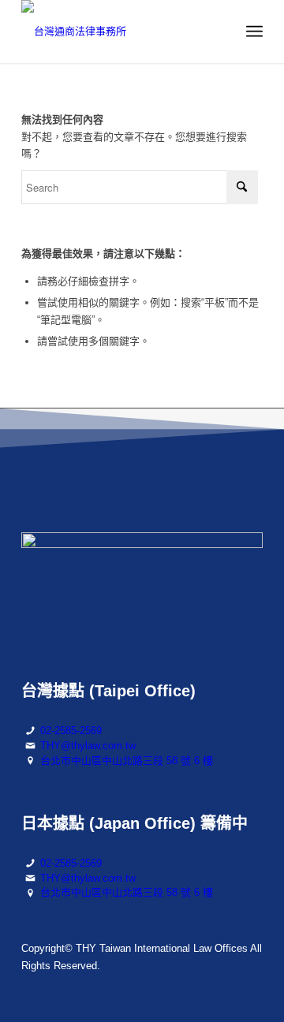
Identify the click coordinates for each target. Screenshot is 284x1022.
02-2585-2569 (71, 731)
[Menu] (254, 31)
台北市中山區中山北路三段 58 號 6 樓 (126, 760)
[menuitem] (254, 31)
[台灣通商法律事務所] (118, 31)
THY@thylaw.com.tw (88, 746)
